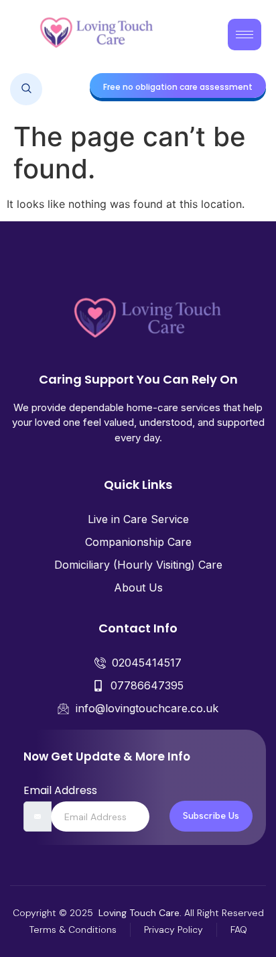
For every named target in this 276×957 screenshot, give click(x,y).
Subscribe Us (211, 816)
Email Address (60, 790)
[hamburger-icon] (244, 34)
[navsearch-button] (26, 89)
